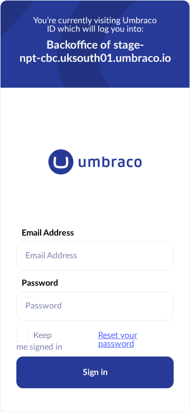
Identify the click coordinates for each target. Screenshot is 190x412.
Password (40, 283)
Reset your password (117, 339)
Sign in (95, 372)
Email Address (48, 233)
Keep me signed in (39, 337)
